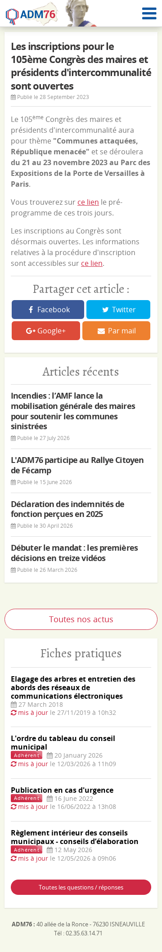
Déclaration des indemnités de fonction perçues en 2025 (67, 509)
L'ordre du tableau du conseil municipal (63, 742)
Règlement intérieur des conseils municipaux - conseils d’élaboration (75, 837)
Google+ (51, 331)
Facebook (53, 309)
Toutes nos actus (81, 619)
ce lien (88, 202)
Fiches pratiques (81, 653)
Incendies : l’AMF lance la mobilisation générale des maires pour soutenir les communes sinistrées (73, 411)
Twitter (123, 309)
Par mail (121, 331)
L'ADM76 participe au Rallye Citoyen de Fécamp (77, 465)
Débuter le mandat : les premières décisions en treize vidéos (74, 552)
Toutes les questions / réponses (81, 887)
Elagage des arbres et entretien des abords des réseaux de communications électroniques (73, 687)
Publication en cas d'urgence (62, 790)
